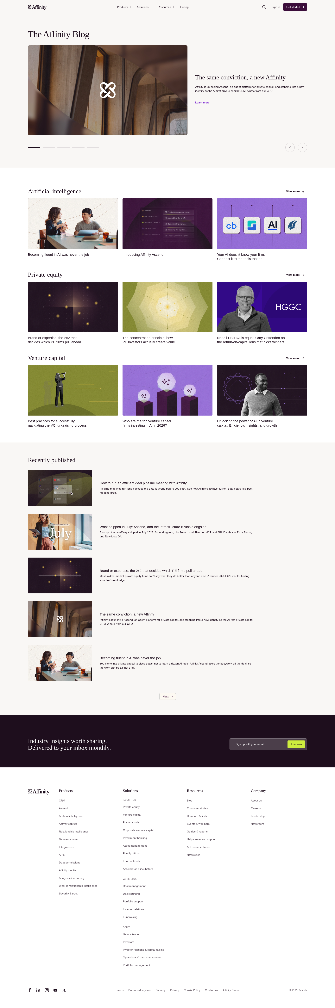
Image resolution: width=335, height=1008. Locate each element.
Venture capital (132, 814)
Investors (128, 941)
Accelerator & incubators (138, 868)
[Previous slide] (290, 147)
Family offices (131, 853)
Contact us (211, 990)
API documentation (198, 847)
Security (161, 990)
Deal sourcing (131, 893)
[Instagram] (47, 990)
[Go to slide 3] (63, 147)
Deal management (134, 885)
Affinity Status (231, 990)
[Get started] (295, 7)
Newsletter (193, 854)
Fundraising (130, 916)
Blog (189, 800)
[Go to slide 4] (78, 147)
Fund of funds (131, 861)
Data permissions (69, 862)
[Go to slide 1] (34, 147)
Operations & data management (142, 957)
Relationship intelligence (74, 831)
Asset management (135, 845)
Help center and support (202, 839)
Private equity (131, 806)
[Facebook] (30, 990)
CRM (62, 800)
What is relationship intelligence (78, 885)
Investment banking (135, 837)
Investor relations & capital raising (143, 949)
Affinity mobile (67, 870)
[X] (64, 990)
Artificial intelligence (71, 816)
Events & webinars (198, 823)
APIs (62, 854)
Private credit (131, 822)
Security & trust (68, 893)
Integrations (66, 847)
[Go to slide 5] (93, 147)
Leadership (258, 816)
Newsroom (257, 823)
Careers (256, 808)
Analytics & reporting (71, 878)
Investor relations (133, 909)
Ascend (63, 808)
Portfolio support (133, 901)
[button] (124, 7)
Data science (131, 934)
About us (256, 800)
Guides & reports (197, 831)
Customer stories (197, 808)
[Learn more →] (204, 102)
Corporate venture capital (138, 830)
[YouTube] (55, 990)
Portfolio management (136, 965)
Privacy (174, 990)
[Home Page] (37, 7)
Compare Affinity (197, 816)
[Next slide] (302, 147)
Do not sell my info (139, 990)
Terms (120, 990)
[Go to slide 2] (49, 147)
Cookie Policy (192, 990)
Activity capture (68, 823)
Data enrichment (69, 839)
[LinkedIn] (38, 990)
